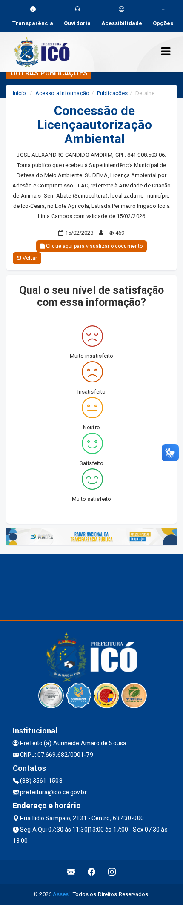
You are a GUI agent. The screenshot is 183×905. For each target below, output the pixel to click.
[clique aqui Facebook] (91, 872)
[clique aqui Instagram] (112, 872)
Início (19, 93)
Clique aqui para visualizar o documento (94, 246)
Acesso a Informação (62, 93)
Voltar (29, 258)
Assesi (61, 894)
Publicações (112, 93)
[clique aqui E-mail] (71, 872)
